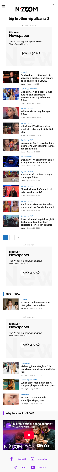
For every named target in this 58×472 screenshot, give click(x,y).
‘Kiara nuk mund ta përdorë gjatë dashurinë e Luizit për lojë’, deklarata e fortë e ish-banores (37, 222)
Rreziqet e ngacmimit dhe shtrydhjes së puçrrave (34, 399)
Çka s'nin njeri (26, 363)
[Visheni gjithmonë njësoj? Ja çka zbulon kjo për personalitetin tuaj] (11, 368)
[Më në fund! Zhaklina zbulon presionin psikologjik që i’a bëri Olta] (11, 128)
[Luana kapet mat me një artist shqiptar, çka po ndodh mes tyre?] (11, 384)
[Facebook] (11, 459)
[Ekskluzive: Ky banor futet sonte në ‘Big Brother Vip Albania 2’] (11, 161)
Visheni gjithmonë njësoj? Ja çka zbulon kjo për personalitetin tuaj (38, 369)
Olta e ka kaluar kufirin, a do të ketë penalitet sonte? (36, 191)
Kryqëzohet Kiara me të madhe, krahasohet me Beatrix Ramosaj (37, 206)
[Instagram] (32, 459)
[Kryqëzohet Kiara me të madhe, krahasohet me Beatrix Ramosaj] (11, 206)
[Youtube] (32, 467)
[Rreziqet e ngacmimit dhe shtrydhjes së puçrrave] (11, 399)
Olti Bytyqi (24, 308)
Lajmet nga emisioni (29, 89)
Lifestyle (24, 299)
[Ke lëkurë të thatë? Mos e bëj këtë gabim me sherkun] (11, 304)
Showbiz (24, 72)
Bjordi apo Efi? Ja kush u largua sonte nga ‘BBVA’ (37, 176)
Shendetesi (25, 394)
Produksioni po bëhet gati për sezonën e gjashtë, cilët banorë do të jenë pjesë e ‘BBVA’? (37, 78)
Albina (23, 84)
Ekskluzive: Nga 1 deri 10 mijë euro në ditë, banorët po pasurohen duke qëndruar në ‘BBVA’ (36, 96)
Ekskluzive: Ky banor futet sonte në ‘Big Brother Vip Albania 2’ (37, 161)
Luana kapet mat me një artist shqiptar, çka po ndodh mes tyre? (38, 384)
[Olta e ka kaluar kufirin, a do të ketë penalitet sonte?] (11, 191)
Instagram (42, 459)
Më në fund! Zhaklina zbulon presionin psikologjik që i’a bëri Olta (37, 129)
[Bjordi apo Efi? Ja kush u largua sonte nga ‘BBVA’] (11, 176)
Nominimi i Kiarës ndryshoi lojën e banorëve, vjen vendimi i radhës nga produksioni (38, 146)
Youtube (42, 467)
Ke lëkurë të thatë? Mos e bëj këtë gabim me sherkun (36, 304)
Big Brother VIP (27, 108)
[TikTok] (15, 467)
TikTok (24, 467)
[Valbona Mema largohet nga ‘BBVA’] (11, 113)
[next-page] (18, 237)
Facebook (21, 459)
